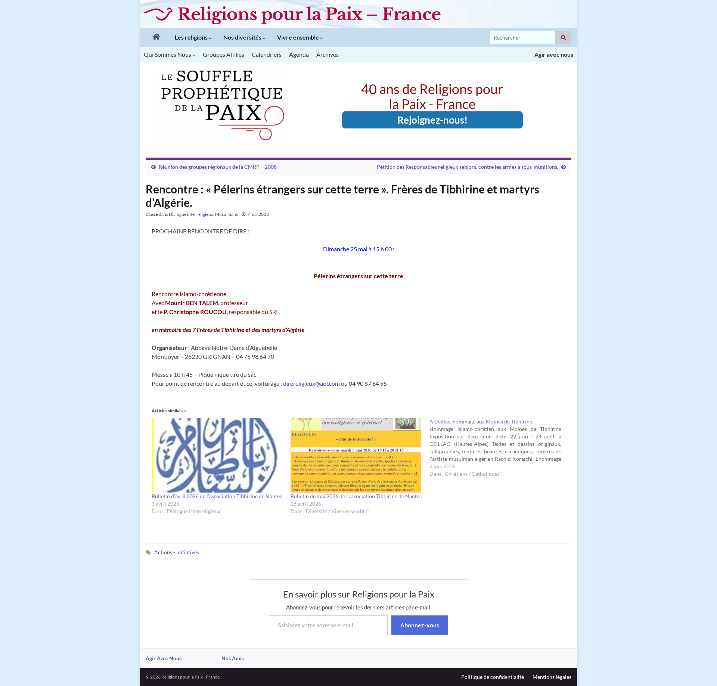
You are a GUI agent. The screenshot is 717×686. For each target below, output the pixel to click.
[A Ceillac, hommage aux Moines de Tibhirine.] (498, 448)
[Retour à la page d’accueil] (154, 37)
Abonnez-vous (419, 624)
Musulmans (226, 214)
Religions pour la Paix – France (309, 14)
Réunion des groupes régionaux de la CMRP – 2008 (218, 167)
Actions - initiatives (176, 552)
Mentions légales (552, 677)
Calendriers (267, 54)
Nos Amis (232, 658)
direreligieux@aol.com (311, 383)
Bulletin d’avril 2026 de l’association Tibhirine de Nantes (217, 496)
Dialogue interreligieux (191, 214)
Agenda (299, 54)
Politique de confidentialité (492, 677)
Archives (327, 54)
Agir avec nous (553, 54)
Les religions (192, 37)
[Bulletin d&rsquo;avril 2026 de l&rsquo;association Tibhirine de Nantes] (217, 455)
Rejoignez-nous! (432, 120)
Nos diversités (243, 37)
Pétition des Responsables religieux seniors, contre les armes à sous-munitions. (467, 167)
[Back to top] (700, 669)
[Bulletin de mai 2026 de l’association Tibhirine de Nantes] (356, 455)
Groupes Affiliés (223, 54)
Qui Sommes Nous (168, 54)
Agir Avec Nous (163, 658)
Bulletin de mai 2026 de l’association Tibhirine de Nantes (356, 496)
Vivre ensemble (298, 37)
